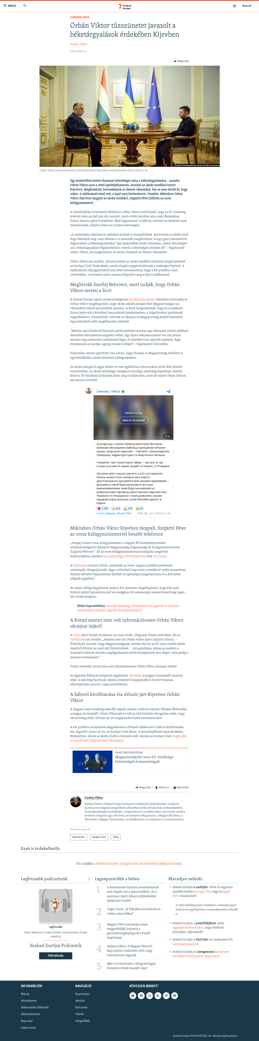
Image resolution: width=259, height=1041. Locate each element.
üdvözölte (135, 675)
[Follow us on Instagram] (149, 995)
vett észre (159, 556)
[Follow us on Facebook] (141, 995)
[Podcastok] (234, 6)
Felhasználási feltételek (35, 1007)
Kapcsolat (27, 1021)
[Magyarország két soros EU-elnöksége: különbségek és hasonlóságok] (92, 762)
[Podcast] (166, 995)
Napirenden (82, 994)
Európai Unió (80, 17)
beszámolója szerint (142, 299)
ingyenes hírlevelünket (188, 927)
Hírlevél (246, 6)
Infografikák (82, 1021)
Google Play (203, 891)
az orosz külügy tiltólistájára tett (124, 556)
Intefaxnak (77, 639)
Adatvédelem (29, 1001)
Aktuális (80, 1001)
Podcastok (81, 1007)
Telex (77, 635)
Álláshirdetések (30, 1014)
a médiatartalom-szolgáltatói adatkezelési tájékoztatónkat (137, 864)
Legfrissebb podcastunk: (44, 879)
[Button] (181, 61)
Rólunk (25, 994)
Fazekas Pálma (78, 44)
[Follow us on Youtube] (133, 995)
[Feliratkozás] (174, 995)
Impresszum (28, 1027)
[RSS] (158, 995)
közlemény (80, 565)
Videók (79, 1014)
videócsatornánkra (185, 944)
